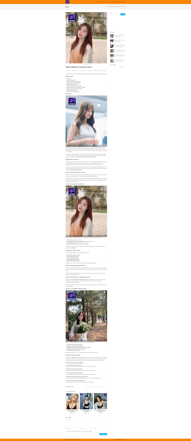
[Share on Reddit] (99, 387)
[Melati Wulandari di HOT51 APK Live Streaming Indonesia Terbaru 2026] (112, 56)
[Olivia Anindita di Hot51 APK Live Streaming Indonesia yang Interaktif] (112, 46)
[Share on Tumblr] (101, 387)
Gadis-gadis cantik (84, 70)
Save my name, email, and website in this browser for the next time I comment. (79, 431)
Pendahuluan (69, 78)
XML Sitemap (119, 439)
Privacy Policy (123, 439)
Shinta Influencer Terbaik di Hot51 (120, 6)
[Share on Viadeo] (104, 387)
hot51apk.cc (69, 70)
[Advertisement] (117, 23)
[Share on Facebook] (87, 387)
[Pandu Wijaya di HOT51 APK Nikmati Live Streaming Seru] (112, 41)
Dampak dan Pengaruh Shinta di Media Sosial (74, 85)
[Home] (106, 6)
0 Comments (91, 70)
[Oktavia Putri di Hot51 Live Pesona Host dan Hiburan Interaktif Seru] (112, 61)
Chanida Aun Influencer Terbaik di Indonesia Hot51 (72, 411)
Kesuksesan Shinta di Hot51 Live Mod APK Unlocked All (76, 87)
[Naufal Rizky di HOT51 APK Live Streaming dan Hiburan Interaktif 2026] (112, 51)
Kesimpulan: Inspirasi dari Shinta (72, 90)
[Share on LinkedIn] (92, 387)
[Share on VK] (97, 387)
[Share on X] (85, 387)
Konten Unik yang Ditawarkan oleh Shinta (73, 82)
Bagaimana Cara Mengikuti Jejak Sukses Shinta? (74, 88)
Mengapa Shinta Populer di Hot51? (72, 84)
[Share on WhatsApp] (106, 387)
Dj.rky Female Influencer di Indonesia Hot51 (86, 411)
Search (111, 12)
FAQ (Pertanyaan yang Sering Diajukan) (73, 91)
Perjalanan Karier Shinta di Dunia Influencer (74, 81)
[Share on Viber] (94, 387)
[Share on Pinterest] (89, 387)
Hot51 (69, 150)
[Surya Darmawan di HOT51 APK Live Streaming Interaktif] (112, 36)
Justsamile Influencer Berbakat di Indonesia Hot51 (100, 411)
